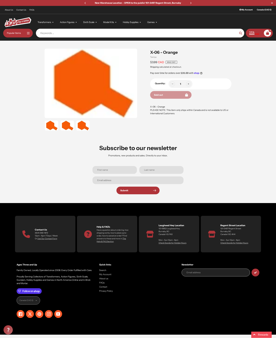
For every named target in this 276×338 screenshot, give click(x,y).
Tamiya (153, 57)
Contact (103, 286)
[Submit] (255, 272)
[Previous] (85, 3)
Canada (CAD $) (264, 9)
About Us (9, 10)
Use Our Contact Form (47, 238)
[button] (8, 329)
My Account (105, 274)
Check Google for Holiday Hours (172, 243)
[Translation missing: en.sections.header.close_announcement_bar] (272, 3)
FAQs (102, 282)
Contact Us (21, 10)
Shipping (154, 67)
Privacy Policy (106, 291)
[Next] (190, 3)
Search (102, 270)
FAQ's (31, 10)
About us (103, 278)
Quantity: (160, 83)
